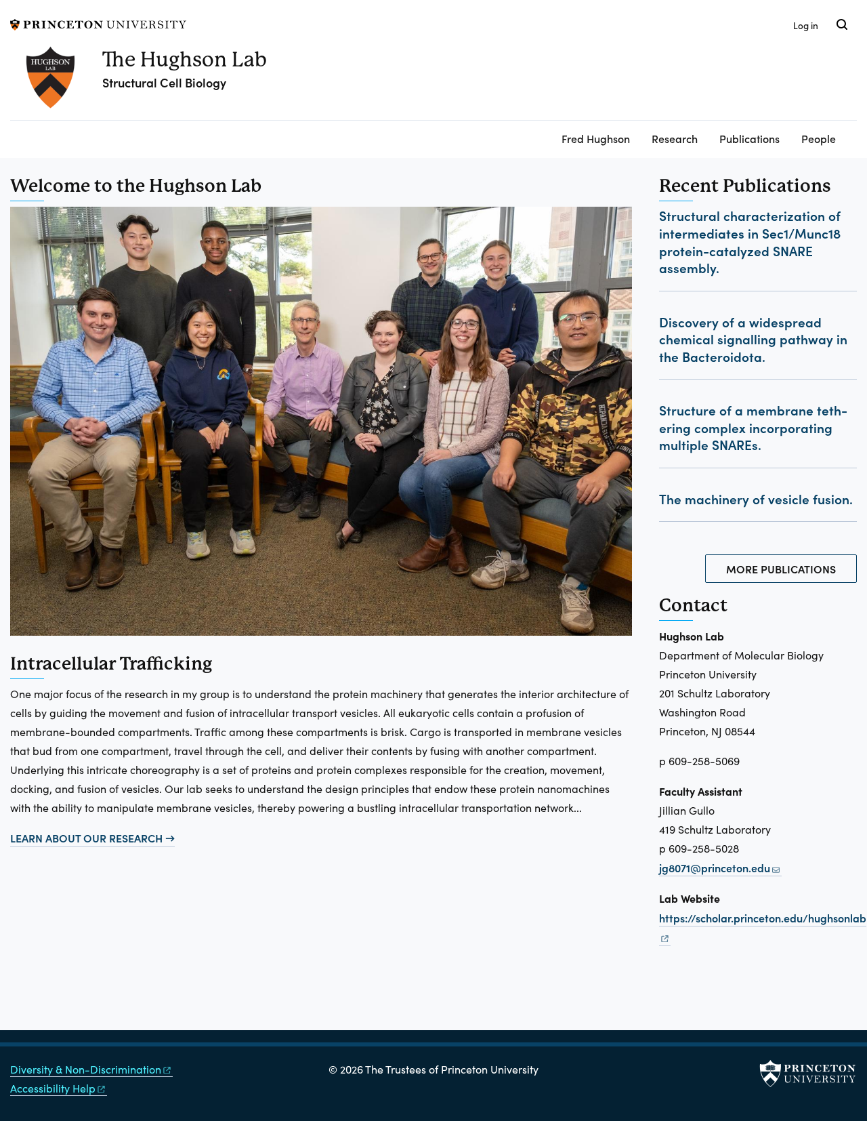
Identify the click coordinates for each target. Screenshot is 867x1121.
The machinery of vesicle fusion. (756, 498)
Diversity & (85, 1069)
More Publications (781, 568)
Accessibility (53, 1088)
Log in (805, 25)
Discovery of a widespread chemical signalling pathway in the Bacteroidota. (753, 338)
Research (675, 138)
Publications (749, 138)
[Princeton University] (98, 23)
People (818, 138)
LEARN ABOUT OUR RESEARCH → (92, 837)
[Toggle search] (841, 24)
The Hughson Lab (184, 59)
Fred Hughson (596, 138)
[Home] (56, 83)
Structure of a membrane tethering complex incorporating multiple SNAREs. (753, 427)
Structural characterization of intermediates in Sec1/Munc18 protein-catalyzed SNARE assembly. (750, 241)
